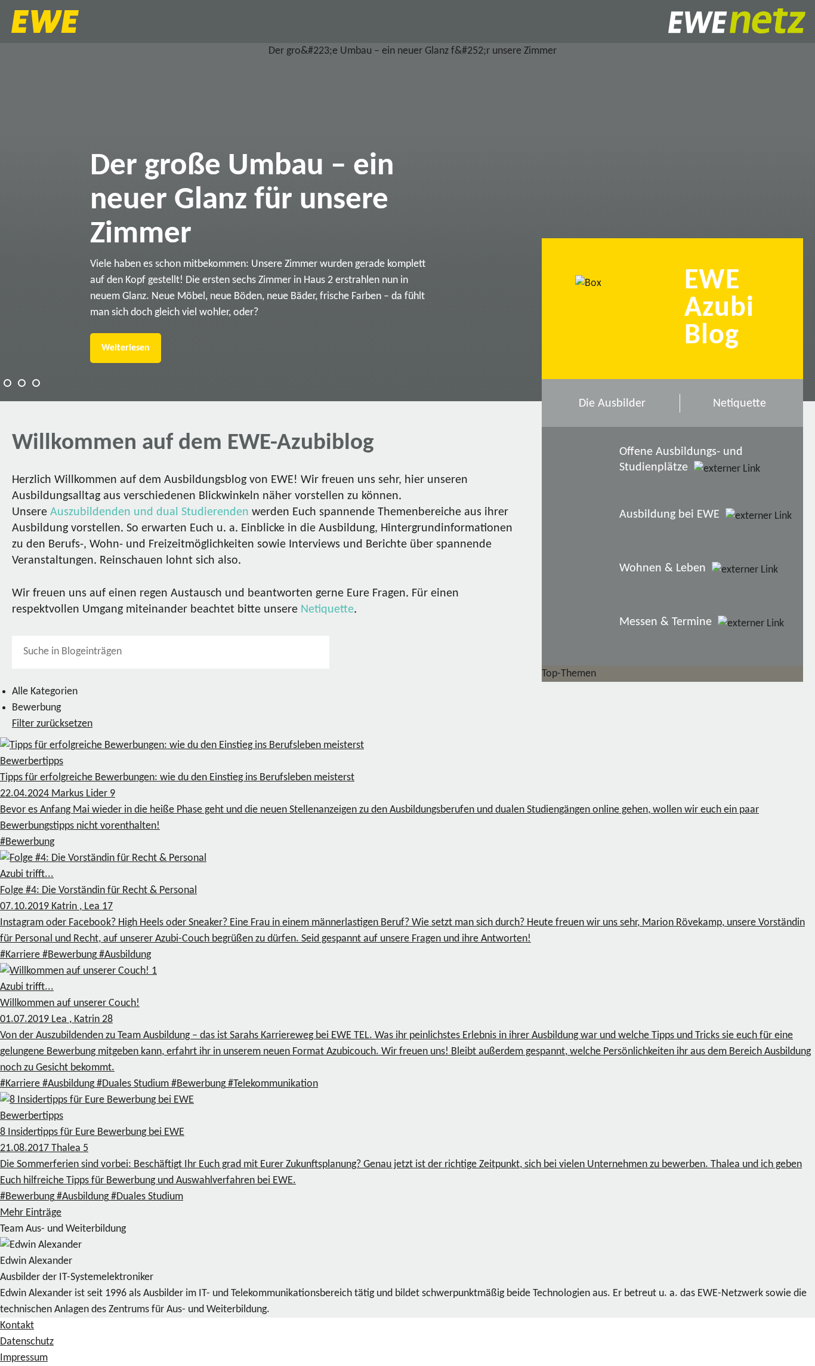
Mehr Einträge (30, 1213)
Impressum (24, 1358)
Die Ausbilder (612, 404)
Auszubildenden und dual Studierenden (149, 512)
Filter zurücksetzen (52, 724)
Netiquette (327, 610)
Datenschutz (27, 1341)
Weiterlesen (125, 348)
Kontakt (17, 1325)
